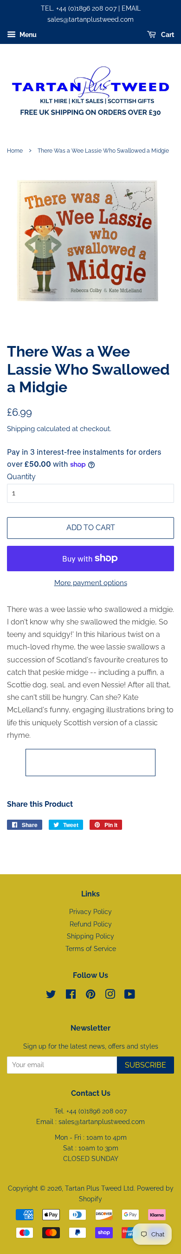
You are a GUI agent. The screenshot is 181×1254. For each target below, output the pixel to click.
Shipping (21, 429)
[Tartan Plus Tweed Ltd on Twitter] (51, 996)
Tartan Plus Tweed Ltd (99, 1188)
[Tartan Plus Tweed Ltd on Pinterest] (90, 996)
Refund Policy (91, 924)
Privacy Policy (90, 911)
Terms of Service (90, 948)
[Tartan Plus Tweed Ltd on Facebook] (70, 996)
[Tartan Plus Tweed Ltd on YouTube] (129, 996)
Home (15, 151)
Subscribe (145, 1065)
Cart (167, 34)
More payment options (90, 583)
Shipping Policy (90, 936)
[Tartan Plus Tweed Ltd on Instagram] (110, 996)
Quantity (21, 476)
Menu (27, 34)
